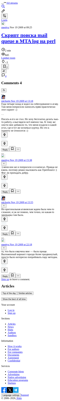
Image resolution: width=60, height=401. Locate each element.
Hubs (10, 329)
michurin (5, 101)
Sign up (5, 279)
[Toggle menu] (2, 3)
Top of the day (9, 293)
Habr (19, 398)
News (11, 326)
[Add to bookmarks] (12, 148)
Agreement (13, 357)
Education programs (18, 380)
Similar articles (25, 293)
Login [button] (4, 20)
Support (25, 395)
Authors (12, 332)
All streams (12, 3)
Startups (12, 383)
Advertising (14, 374)
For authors (13, 349)
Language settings (11, 395)
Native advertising (17, 377)
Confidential (14, 360)
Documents (13, 355)
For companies (15, 352)
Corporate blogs (16, 371)
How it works (15, 346)
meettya (5, 27)
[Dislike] (4, 143)
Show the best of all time (14, 299)
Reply (5, 150)
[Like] (4, 134)
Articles (12, 324)
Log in (11, 310)
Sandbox (12, 335)
